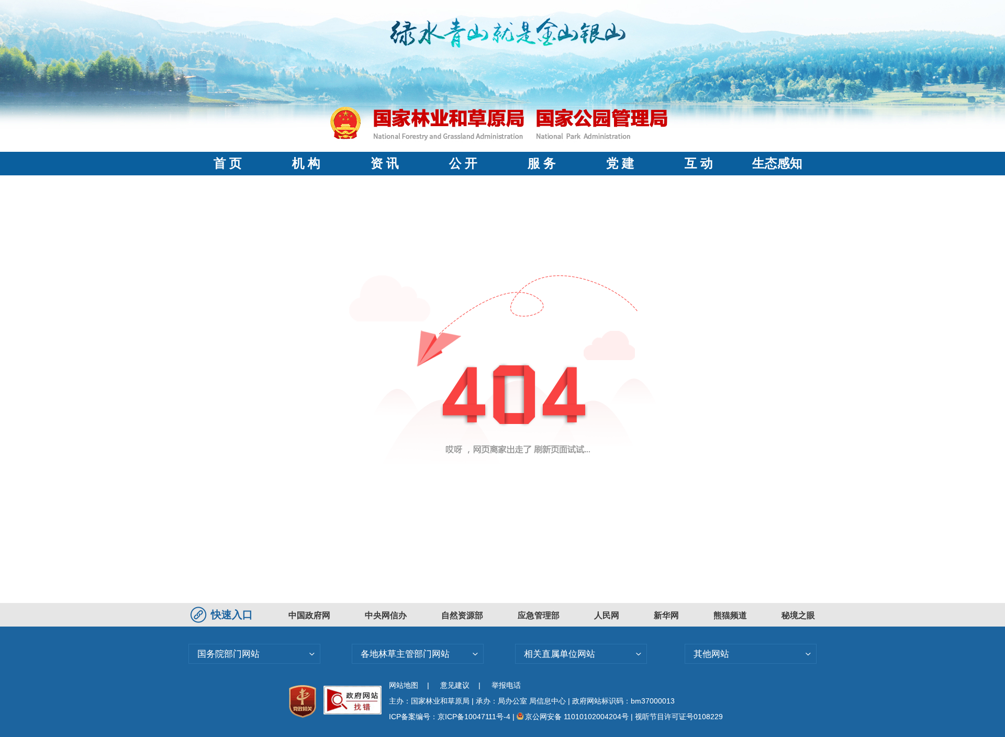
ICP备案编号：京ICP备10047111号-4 (450, 716)
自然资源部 (462, 615)
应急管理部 (539, 615)
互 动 (699, 163)
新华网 (666, 615)
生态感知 (777, 163)
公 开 (463, 163)
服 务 (542, 163)
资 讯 (385, 163)
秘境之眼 (798, 615)
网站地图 (403, 685)
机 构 (306, 163)
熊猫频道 (730, 615)
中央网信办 (386, 615)
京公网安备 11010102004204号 (577, 716)
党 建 (620, 163)
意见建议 (455, 685)
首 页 (228, 163)
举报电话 (506, 685)
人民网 (606, 615)
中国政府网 (309, 615)
